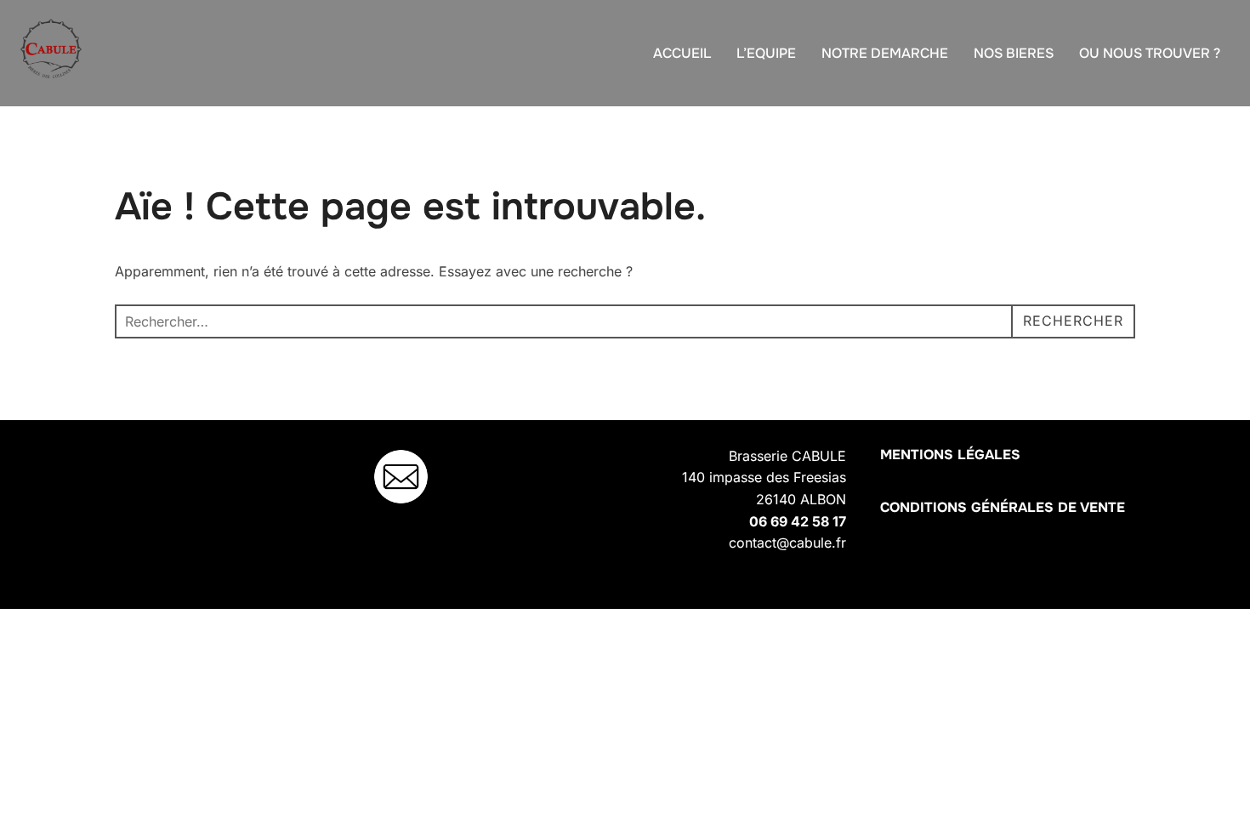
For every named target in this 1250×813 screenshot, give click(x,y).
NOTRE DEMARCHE (884, 53)
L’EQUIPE (766, 53)
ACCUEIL (682, 53)
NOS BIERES (1014, 53)
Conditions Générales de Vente (1002, 507)
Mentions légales (950, 454)
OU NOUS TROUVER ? (1149, 53)
